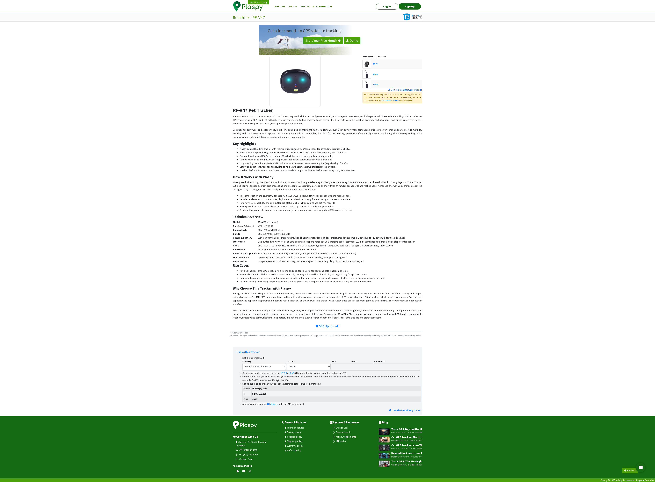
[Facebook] (238, 471)
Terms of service (295, 427)
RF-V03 (376, 74)
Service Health (343, 432)
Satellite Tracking (258, 2)
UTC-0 (284, 373)
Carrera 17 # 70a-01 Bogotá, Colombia (251, 443)
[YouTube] (244, 471)
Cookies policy (294, 436)
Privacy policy (294, 432)
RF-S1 (376, 64)
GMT (292, 373)
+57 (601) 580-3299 (247, 450)
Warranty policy (295, 445)
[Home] (250, 6)
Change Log (342, 427)
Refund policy (294, 450)
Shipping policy (295, 441)
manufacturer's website (390, 100)
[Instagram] (250, 471)
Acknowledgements (346, 436)
